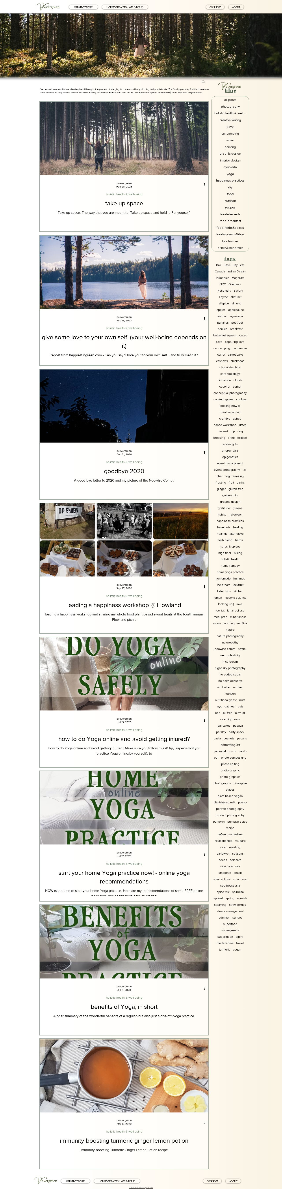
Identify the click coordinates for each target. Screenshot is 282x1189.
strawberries (237, 904)
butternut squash (225, 335)
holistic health (230, 559)
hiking (238, 553)
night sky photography (230, 668)
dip (233, 431)
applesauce (236, 309)
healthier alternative (230, 533)
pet (216, 757)
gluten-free (235, 489)
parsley (221, 732)
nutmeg (238, 687)
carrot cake (235, 354)
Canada (220, 271)
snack (238, 872)
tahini (239, 936)
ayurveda (236, 316)
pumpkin (219, 821)
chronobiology (230, 373)
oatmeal (229, 706)
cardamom (240, 348)
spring (230, 898)
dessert (223, 431)
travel (240, 943)
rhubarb (240, 840)
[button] (203, 82)
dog (240, 431)
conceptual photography (230, 393)
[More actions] (206, 184)
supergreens (230, 930)
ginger (221, 489)
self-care (235, 860)
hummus (239, 578)
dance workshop (225, 425)
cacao (243, 335)
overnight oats (230, 719)
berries (222, 329)
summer (224, 917)
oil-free (227, 713)
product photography (230, 815)
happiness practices (230, 521)
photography (222, 783)
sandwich (223, 853)
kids (228, 591)
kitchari (238, 591)
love (239, 604)
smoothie (225, 872)
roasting (234, 847)
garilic (241, 482)
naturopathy (230, 642)
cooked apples (223, 399)
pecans (242, 738)
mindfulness (238, 617)
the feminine (225, 943)
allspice (224, 303)
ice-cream (223, 585)
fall (244, 469)
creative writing (230, 412)
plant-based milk (224, 802)
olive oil (240, 713)
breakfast (236, 329)
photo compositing (233, 757)
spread (218, 898)
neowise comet (225, 649)
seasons (238, 853)
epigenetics (230, 457)
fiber (220, 476)
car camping (221, 348)
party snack (236, 732)
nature (230, 629)
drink (231, 437)
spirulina (238, 892)
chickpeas (237, 361)
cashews (222, 361)
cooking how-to (230, 405)
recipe (230, 828)
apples (221, 309)
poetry (242, 802)
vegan (237, 949)
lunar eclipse (236, 610)
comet (237, 386)
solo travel (240, 879)
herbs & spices (230, 546)
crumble (224, 418)
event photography (227, 469)
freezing (238, 476)
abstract (236, 297)
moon (217, 623)
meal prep (220, 617)
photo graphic (230, 770)
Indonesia (222, 277)
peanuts (228, 738)
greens (237, 508)
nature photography (230, 636)
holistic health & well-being (124, 194)
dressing (219, 437)
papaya (238, 725)
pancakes (223, 725)
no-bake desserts (230, 681)
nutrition (230, 693)
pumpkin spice (237, 821)
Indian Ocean (237, 271)
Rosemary (224, 290)
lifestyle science (236, 597)
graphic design (230, 501)
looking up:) (226, 604)
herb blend (224, 540)
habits (222, 514)
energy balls (230, 450)
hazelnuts (223, 527)
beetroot (237, 322)
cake (219, 341)
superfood (230, 924)
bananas (223, 322)
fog (227, 476)
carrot (221, 354)
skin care (226, 866)
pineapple (240, 783)
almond (236, 303)
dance (237, 418)
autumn (222, 316)
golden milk (230, 495)
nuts (242, 700)
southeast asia (230, 885)
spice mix (223, 892)
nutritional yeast (226, 700)
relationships (223, 840)
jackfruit (238, 585)
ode (217, 713)
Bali (218, 265)
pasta (217, 738)
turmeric (224, 949)
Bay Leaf (238, 265)
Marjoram (238, 277)
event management (230, 463)
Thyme (223, 297)
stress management (230, 911)
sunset (237, 917)
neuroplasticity (230, 655)
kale (220, 591)
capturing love (234, 341)
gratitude (224, 508)
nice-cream (230, 661)
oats (240, 706)
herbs (239, 540)
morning (229, 623)
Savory (238, 290)
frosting (221, 482)
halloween (236, 514)
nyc (219, 706)
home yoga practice (230, 572)
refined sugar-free (230, 834)
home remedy (230, 565)
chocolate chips (230, 367)
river (223, 847)
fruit (231, 482)
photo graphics (230, 776)
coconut (224, 386)
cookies (241, 399)
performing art (230, 744)
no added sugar (230, 674)
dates (243, 425)
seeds (223, 860)
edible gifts (230, 444)
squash (242, 898)
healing (238, 527)
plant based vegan (230, 796)
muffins (242, 623)
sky (237, 866)
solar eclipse (221, 879)
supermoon (225, 936)
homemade (223, 578)
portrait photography (230, 808)
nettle (242, 649)
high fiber (224, 553)
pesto (243, 751)
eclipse (242, 437)
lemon (218, 597)
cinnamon (224, 380)
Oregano (234, 284)
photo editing (230, 764)
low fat (220, 610)
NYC (223, 284)
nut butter (223, 687)
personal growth (225, 751)
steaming (220, 904)
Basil (227, 265)
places (230, 789)
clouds (238, 380)
